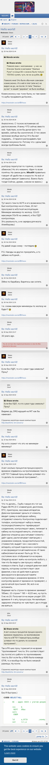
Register (13, 20)
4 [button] (26, 36)
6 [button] (33, 36)
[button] (12, 36)
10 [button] (42, 36)
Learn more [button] (9, 753)
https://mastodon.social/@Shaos (13, 103)
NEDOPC (5, 16)
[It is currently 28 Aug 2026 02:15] (42, 24)
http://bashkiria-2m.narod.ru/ (12, 423)
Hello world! (8, 29)
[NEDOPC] (24, 7)
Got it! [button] (15, 760)
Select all (16, 697)
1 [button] (18, 36)
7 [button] (36, 36)
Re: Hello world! (9, 48)
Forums (12, 16)
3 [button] (23, 36)
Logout (4, 20)
